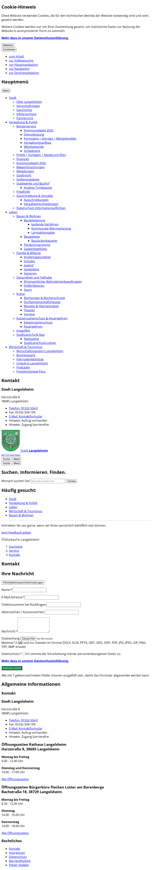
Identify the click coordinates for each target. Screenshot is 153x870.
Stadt (12, 98)
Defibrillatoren (34, 286)
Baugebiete (32, 237)
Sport (28, 290)
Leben (13, 212)
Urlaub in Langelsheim (32, 363)
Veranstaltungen (28, 106)
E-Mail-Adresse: (13, 597)
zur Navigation (19, 69)
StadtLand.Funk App (30, 335)
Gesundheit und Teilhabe (34, 277)
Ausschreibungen (36, 200)
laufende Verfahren (45, 224)
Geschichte (24, 110)
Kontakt (14, 555)
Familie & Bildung (28, 253)
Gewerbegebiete (35, 249)
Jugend (29, 265)
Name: (6, 590)
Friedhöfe (23, 192)
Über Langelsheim (29, 102)
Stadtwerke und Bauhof (32, 183)
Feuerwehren (33, 326)
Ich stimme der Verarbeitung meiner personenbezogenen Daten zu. (73, 654)
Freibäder (23, 367)
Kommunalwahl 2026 (38, 130)
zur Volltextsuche (21, 61)
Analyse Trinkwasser (38, 188)
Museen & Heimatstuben (41, 306)
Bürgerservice (26, 126)
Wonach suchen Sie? (15, 481)
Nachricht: (9, 631)
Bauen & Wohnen (28, 216)
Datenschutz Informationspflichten (41, 208)
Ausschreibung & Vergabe (34, 196)
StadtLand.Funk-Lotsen (40, 343)
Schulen (29, 261)
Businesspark (25, 355)
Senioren (30, 273)
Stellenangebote (27, 179)
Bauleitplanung (34, 220)
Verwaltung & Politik (23, 122)
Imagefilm (23, 331)
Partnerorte (24, 118)
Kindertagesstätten (37, 257)
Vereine (29, 314)
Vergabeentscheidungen (41, 204)
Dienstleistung (34, 134)
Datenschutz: (11, 654)
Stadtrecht (23, 175)
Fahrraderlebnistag (29, 359)
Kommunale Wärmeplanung (51, 228)
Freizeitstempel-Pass (31, 371)
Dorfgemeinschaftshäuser (42, 302)
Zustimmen (9, 49)
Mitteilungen (25, 171)
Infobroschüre (26, 114)
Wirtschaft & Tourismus (25, 347)
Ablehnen (8, 45)
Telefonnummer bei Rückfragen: (24, 605)
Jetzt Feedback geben (16, 532)
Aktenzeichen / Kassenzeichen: (23, 612)
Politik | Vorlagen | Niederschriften (41, 155)
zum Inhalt (16, 56)
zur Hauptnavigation (23, 65)
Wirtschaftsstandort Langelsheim (39, 351)
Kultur (20, 294)
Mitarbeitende (34, 147)
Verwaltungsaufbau (37, 143)
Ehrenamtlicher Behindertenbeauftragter (53, 282)
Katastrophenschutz (38, 322)
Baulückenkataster (44, 241)
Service (14, 551)
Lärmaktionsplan (43, 233)
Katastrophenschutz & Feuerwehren (42, 318)
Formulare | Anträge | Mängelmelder (50, 139)
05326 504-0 (23, 408)
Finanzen (22, 159)
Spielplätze (31, 269)
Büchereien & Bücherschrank (44, 298)
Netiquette (31, 339)
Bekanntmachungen (30, 167)
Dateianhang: (10, 638)
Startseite (16, 547)
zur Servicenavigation (24, 73)
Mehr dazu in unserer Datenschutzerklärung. (35, 38)
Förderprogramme (37, 245)
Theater (29, 310)
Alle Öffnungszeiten (15, 779)
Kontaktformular (25, 416)
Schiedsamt (32, 151)
